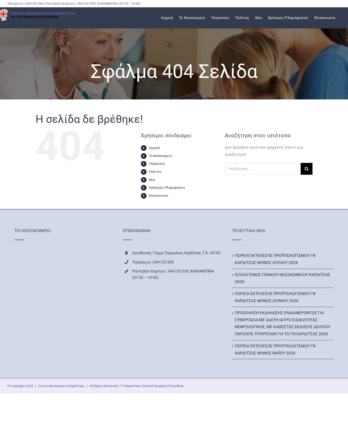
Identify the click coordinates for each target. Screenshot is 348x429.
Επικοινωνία (158, 195)
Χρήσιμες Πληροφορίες (167, 187)
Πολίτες (155, 172)
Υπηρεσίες (157, 163)
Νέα (152, 180)
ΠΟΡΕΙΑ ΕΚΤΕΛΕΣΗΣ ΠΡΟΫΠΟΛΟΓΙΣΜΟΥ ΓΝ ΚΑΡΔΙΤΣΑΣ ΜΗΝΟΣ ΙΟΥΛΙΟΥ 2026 (275, 259)
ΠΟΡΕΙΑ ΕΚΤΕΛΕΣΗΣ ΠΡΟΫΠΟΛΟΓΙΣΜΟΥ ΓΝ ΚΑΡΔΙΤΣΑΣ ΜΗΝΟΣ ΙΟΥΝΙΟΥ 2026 (275, 297)
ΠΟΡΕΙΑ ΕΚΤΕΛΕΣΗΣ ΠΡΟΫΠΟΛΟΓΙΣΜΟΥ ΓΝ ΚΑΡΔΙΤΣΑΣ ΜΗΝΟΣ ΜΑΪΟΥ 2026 (275, 349)
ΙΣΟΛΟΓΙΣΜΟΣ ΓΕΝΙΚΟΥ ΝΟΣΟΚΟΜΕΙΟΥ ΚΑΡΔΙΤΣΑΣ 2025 (282, 278)
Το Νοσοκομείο (160, 156)
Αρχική (154, 148)
